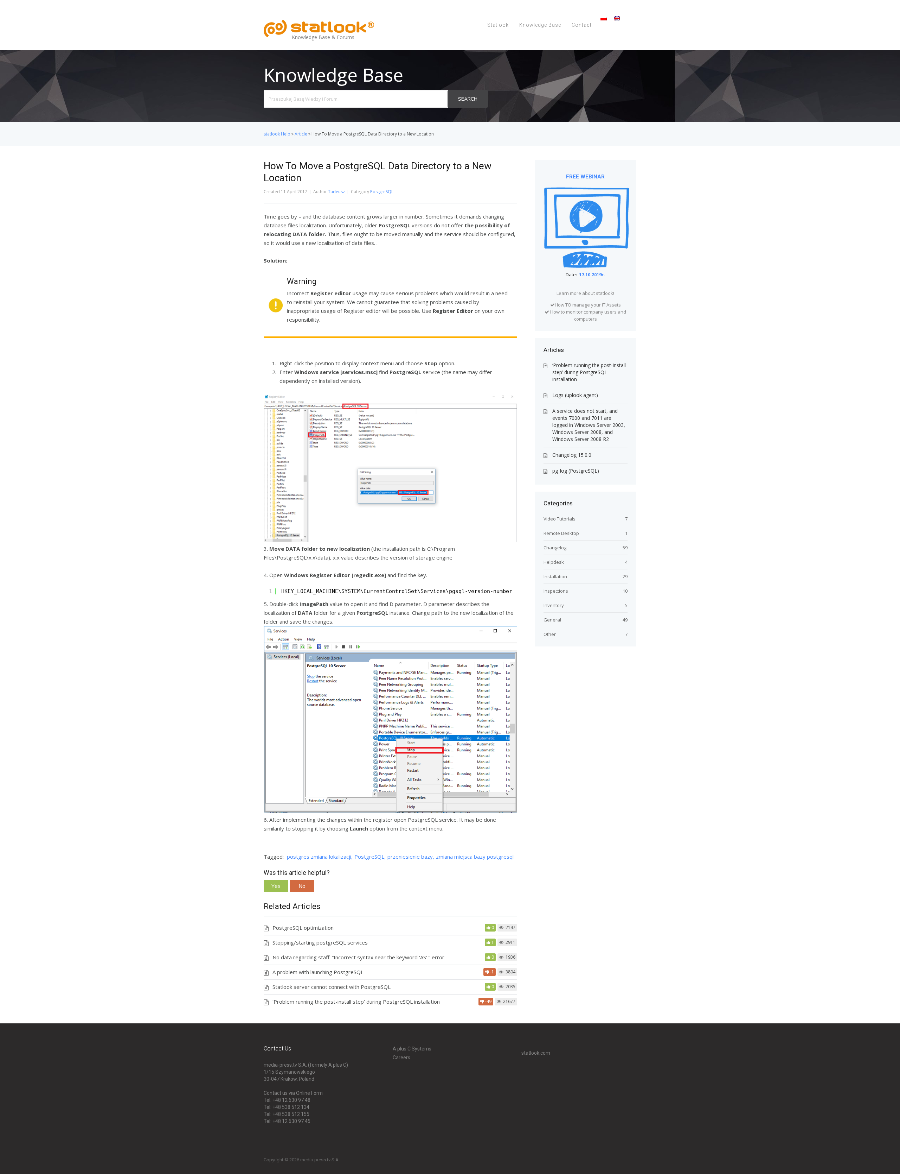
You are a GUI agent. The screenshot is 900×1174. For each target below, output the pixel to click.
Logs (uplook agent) (575, 395)
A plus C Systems (412, 1049)
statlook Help (277, 134)
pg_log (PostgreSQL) (575, 470)
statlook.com (535, 1053)
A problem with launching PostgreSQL (318, 972)
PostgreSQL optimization (303, 927)
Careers (401, 1057)
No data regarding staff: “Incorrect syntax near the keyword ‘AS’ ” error (358, 957)
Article (301, 134)
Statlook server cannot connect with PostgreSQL (331, 986)
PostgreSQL (381, 192)
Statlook (498, 25)
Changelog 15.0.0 (571, 455)
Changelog (555, 547)
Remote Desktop (561, 533)
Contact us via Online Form (293, 1093)
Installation (555, 576)
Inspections (556, 591)
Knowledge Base (540, 25)
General (552, 620)
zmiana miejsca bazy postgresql (475, 856)
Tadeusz (336, 192)
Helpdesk (554, 562)
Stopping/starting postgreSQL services (320, 942)
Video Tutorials (560, 519)
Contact (582, 25)
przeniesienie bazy (410, 856)
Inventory (554, 605)
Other (550, 634)
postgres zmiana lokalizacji (319, 856)
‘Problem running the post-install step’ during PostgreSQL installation (356, 1001)
